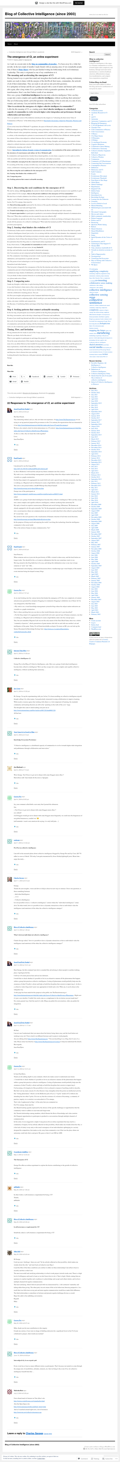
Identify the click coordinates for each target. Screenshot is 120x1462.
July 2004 (94, 589)
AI (92, 115)
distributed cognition (104, 317)
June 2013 (94, 468)
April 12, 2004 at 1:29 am (22, 930)
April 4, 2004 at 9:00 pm (21, 799)
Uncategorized (96, 256)
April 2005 (94, 574)
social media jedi (107, 347)
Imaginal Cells (96, 189)
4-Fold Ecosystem (97, 110)
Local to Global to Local (99, 203)
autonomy (106, 276)
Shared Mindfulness (97, 231)
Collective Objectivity (98, 155)
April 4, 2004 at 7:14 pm (21, 770)
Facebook (91, 321)
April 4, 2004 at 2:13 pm (21, 735)
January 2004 (95, 597)
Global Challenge (97, 184)
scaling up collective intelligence (97, 342)
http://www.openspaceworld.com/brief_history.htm (30, 1407)
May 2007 (94, 542)
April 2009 (94, 515)
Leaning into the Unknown (99, 199)
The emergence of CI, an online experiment (32, 56)
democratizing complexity (102, 312)
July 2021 (94, 395)
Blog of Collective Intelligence (24, 927)
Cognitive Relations (97, 144)
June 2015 (94, 437)
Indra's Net (92, 326)
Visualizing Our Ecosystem (100, 258)
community (92, 307)
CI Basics (94, 134)
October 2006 (95, 551)
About (16, 44)
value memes (92, 356)
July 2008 (94, 525)
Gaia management (99, 321)
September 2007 (96, 538)
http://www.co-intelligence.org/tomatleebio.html (29, 1401)
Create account (96, 620)
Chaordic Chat (96, 127)
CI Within (94, 140)
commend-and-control (104, 305)
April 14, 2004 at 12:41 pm (22, 1069)
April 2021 (94, 399)
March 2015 (95, 439)
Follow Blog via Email (98, 82)
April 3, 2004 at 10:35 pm (22, 691)
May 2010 (94, 500)
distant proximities (94, 317)
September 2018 (96, 411)
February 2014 (96, 456)
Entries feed (95, 625)
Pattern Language (96, 218)
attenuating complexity (95, 273)
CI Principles (95, 138)
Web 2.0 (105, 356)
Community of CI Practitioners (101, 161)
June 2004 (94, 591)
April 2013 (94, 471)
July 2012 (94, 481)
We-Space (94, 265)
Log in (93, 623)
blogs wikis (92, 278)
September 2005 (96, 566)
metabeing (103, 333)
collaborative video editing (96, 285)
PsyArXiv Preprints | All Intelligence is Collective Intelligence (98, 365)
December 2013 (96, 460)
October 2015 (95, 433)
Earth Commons (96, 172)
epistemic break (99, 319)
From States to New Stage (99, 180)
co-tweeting (101, 280)
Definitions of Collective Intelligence (98, 370)
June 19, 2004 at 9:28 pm (22, 1355)
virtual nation (99, 356)
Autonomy (94, 119)
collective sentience (96, 301)
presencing (105, 338)
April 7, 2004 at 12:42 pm (22, 843)
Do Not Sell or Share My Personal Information (100, 1449)
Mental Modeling (97, 205)
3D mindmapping (93, 269)
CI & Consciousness (97, 132)
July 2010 (94, 496)
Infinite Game (95, 191)
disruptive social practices (103, 314)
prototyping (92, 340)
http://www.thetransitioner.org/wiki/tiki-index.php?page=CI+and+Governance (43, 425)
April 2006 (94, 561)
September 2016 (96, 424)
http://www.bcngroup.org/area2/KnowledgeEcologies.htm (32, 519)
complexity (94, 309)
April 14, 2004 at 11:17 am (22, 1025)
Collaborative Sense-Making (100, 146)
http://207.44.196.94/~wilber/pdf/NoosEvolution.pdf (31, 469)
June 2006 (94, 557)
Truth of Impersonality (98, 254)
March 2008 (95, 530)
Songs (93, 235)
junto (102, 326)
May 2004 (94, 593)
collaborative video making (96, 287)
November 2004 (96, 582)
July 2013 (94, 466)
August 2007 (95, 540)
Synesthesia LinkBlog (21, 1152)
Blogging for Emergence (30, 393)
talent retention (108, 352)
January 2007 (95, 547)
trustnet (100, 354)
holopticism (105, 323)
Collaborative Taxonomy (99, 148)
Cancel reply (48, 1434)
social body (106, 345)
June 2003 (94, 606)
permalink (51, 393)
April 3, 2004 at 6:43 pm (21, 549)
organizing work (100, 335)
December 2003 (96, 599)
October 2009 (95, 506)
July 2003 (94, 604)
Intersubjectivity (96, 195)
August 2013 (95, 464)
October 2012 (95, 477)
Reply (16, 449)
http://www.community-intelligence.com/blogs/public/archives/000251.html (38, 494)
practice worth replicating (95, 338)
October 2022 (95, 392)
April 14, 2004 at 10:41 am (22, 965)
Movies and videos (97, 214)
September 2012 (96, 479)
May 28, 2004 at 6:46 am (22, 1222)
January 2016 (95, 430)
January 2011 (95, 494)
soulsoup (17, 840)
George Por (18, 590)
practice (107, 335)
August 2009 (95, 511)
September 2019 (96, 403)
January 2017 (95, 422)
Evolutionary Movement (99, 176)
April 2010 (94, 502)
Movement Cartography (99, 212)
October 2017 (95, 418)
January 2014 (95, 458)
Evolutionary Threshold (99, 178)
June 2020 (94, 401)
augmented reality (105, 273)
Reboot (93, 227)
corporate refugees (104, 310)
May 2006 (94, 559)
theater (96, 354)
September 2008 (96, 521)
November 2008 (96, 517)
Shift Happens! (76, 52)
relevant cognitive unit (101, 340)
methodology (92, 335)
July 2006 (94, 555)
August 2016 (95, 426)
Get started (79, 3)
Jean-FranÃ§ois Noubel (22, 409)
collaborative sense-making (100, 282)
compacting (98, 307)
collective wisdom (93, 305)
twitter (105, 354)
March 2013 (95, 473)
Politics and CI (96, 220)
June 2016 (94, 428)
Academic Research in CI (99, 113)
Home (9, 44)
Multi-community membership (101, 216)
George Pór (28, 60)
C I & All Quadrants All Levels (101, 125)
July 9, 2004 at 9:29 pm (21, 1393)
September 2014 (96, 452)
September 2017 (96, 420)
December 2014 (96, 445)
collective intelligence (100, 289)
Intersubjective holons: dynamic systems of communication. (32, 150)
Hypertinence (95, 186)
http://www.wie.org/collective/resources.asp (27, 1412)
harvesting (91, 323)
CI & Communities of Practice (100, 129)
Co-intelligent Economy (99, 142)
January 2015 (95, 443)
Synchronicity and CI (98, 241)
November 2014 (96, 447)
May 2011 (94, 487)
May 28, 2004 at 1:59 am (22, 1190)
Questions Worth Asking (99, 224)
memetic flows (93, 333)
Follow (94, 99)
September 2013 (96, 462)
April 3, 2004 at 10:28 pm (22, 653)
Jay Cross (17, 688)
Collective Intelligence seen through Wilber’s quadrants (25, 52)
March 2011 (95, 492)
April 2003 (94, 610)
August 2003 (95, 601)
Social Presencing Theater (103, 350)
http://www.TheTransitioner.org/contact (47, 1042)
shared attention (96, 344)
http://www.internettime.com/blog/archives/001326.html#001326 (35, 710)
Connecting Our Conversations (101, 163)
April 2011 (94, 490)
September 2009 (96, 509)
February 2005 (96, 578)
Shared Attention (96, 229)
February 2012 (96, 483)
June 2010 (94, 498)
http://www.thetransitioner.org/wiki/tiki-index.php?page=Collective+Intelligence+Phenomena (44, 995)
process (110, 338)
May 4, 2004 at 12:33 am (22, 1155)
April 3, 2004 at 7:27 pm (21, 593)
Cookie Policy (41, 1458)
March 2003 (95, 612)
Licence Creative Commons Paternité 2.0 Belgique (99, 641)
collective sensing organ (98, 296)
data (95, 312)
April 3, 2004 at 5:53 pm (21, 412)
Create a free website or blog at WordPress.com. (99, 1447)
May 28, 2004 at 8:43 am (22, 1254)
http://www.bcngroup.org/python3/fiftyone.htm (29, 488)
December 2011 (96, 485)
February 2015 (96, 441)
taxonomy (91, 354)
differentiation (92, 314)
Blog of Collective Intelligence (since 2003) (40, 13)
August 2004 (95, 587)
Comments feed (96, 627)
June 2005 (94, 570)
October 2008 (95, 519)
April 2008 (94, 528)
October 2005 (95, 563)
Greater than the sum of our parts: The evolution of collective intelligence (101, 378)
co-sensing (92, 281)
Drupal (91, 319)
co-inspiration (106, 278)
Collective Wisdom (97, 157)
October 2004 (95, 585)
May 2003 (94, 608)
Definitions (94, 167)
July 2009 (94, 513)
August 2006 (95, 553)
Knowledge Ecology (97, 197)
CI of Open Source (97, 136)
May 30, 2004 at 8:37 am (22, 1323)
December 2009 (96, 504)
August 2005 (95, 568)
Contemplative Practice (98, 165)
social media (95, 347)
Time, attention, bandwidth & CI (101, 248)
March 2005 (95, 576)
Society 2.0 (101, 352)
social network (93, 350)
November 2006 (96, 549)
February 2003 (96, 614)
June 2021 (94, 397)
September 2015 (96, 435)
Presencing (94, 222)
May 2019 (94, 407)
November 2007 (96, 534)
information (98, 326)
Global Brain (95, 182)
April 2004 (94, 595)
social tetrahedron (93, 352)
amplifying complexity (98, 271)
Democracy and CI (97, 170)
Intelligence (95, 193)
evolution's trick (108, 319)
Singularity (94, 233)
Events (93, 174)
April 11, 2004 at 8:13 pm (22, 881)
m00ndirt (17, 1187)
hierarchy (97, 323)
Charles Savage (19, 878)
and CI (93, 117)
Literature (94, 201)
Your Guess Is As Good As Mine (24, 732)
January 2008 (95, 532)
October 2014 (95, 449)
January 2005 (95, 580)
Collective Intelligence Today (100, 373)
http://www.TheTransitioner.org (66, 419)
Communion (95, 159)
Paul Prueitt (18, 458)
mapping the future (97, 330)
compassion (104, 307)
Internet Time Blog (20, 650)
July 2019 (94, 405)
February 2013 (96, 475)
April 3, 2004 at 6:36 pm (21, 461)
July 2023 (94, 390)
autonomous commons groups (96, 276)
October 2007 (95, 536)
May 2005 (94, 572)
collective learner (93, 292)
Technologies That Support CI (100, 243)
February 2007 (96, 544)
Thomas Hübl (95, 246)
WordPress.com (96, 629)
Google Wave (107, 321)
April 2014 (94, 454)
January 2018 (95, 416)
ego (94, 319)
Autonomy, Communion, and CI (101, 121)
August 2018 (95, 414)
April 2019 (94, 409)
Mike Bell (17, 1251)
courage (91, 312)
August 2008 (95, 523)
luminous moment (93, 328)
